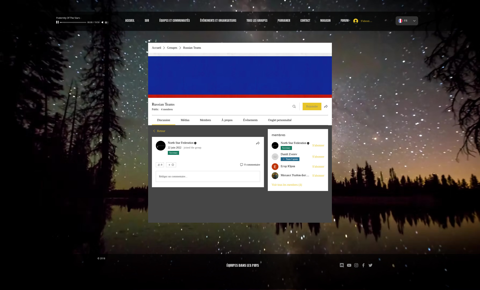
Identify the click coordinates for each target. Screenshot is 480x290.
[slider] (107, 22)
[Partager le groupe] (326, 106)
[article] (208, 162)
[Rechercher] (294, 106)
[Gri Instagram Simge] (356, 265)
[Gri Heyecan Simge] (370, 265)
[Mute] (103, 22)
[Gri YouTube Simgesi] (349, 265)
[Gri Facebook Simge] (363, 265)
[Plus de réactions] (171, 164)
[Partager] (258, 143)
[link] (163, 120)
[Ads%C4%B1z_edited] (342, 265)
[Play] (57, 22)
